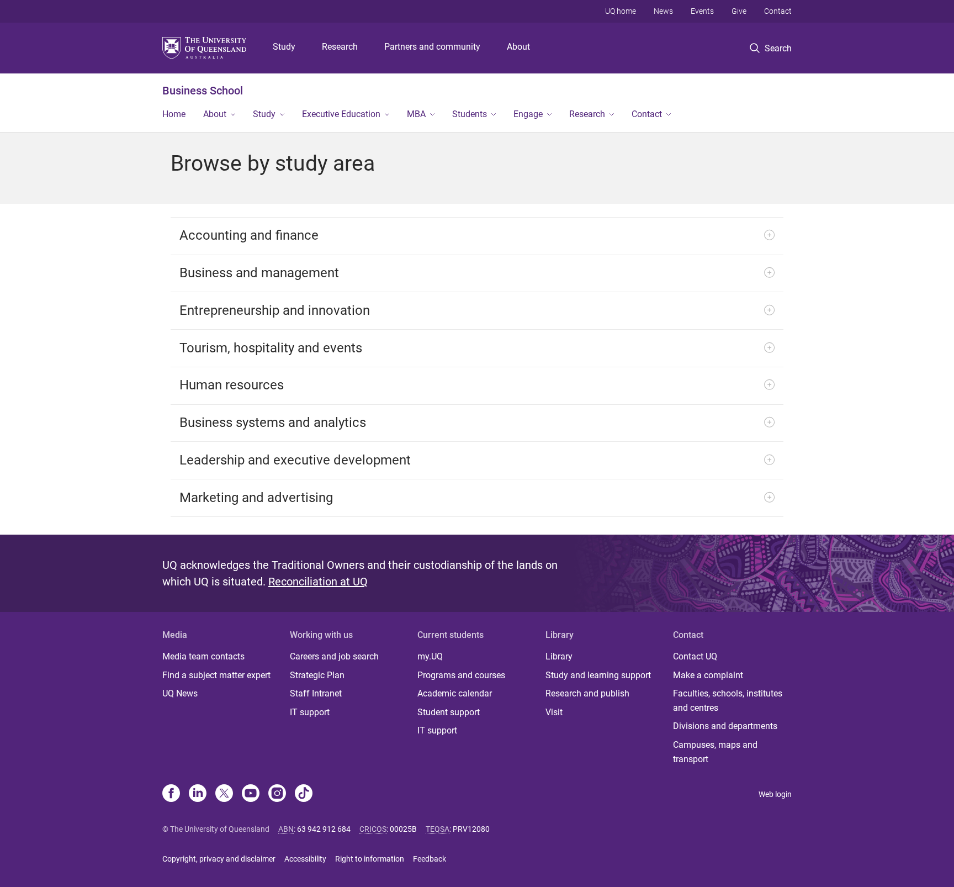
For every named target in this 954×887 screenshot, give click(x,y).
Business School (202, 90)
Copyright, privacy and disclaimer (218, 858)
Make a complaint (708, 675)
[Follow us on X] (224, 794)
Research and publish (587, 693)
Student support (448, 712)
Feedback (429, 858)
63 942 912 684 (324, 829)
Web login (775, 794)
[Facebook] (171, 794)
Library (559, 656)
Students (469, 114)
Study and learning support (598, 675)
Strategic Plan (317, 675)
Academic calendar (454, 693)
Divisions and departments (725, 726)
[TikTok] (303, 794)
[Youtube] (250, 794)
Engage (528, 114)
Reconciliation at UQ (318, 581)
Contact (778, 11)
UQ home (620, 11)
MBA (416, 114)
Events (702, 11)
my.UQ (430, 656)
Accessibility (305, 858)
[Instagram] (277, 794)
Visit (554, 712)
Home (174, 114)
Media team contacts (203, 656)
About (518, 46)
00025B (403, 829)
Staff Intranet (316, 693)
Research (340, 46)
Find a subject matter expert (216, 675)
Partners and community (432, 46)
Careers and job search (334, 656)
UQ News (180, 693)
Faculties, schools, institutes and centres (727, 700)
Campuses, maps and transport (715, 752)
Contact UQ (695, 656)
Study (284, 46)
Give (739, 11)
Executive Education (341, 114)
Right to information (369, 858)
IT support (310, 712)
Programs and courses (461, 675)
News (663, 11)
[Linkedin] (197, 794)
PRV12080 (471, 829)
